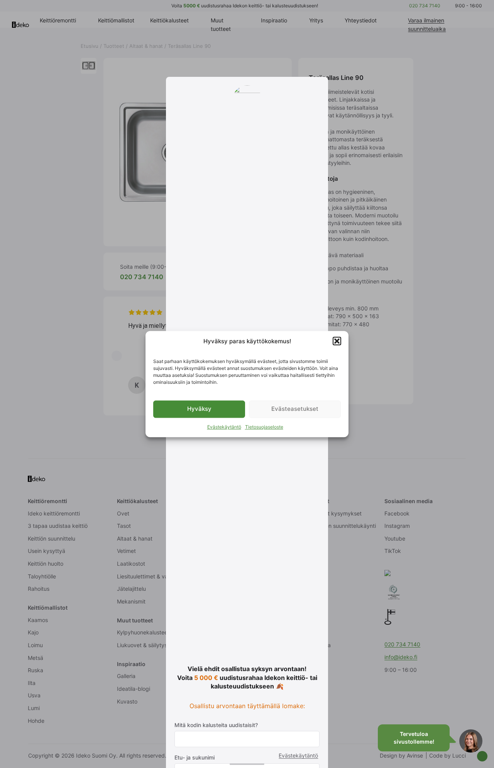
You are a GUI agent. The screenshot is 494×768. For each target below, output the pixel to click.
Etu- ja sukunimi (194, 757)
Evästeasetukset (294, 409)
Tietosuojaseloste (264, 427)
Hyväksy (199, 409)
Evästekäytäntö (224, 427)
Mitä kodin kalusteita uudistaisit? (216, 725)
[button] (337, 341)
